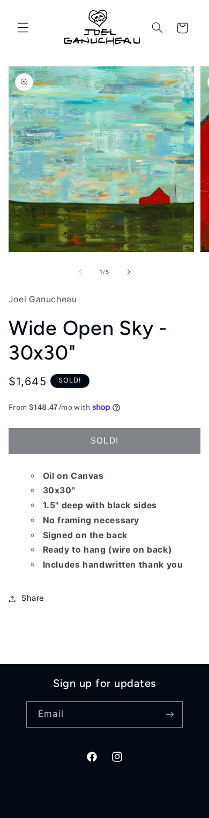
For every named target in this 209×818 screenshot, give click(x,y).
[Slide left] (80, 272)
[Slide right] (128, 272)
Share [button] (32, 598)
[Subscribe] (169, 714)
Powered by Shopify (146, 811)
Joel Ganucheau (85, 811)
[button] (22, 28)
